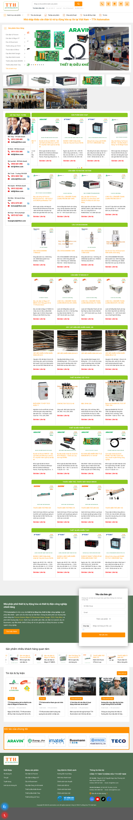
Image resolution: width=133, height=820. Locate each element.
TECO (52, 617)
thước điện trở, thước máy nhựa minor (80, 482)
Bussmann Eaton (38, 617)
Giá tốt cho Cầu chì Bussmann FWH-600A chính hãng (115, 251)
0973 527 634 (16, 215)
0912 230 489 (16, 139)
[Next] (123, 138)
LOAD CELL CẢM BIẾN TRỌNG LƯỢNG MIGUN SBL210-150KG (86, 142)
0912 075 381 (16, 203)
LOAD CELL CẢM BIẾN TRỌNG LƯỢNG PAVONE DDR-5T (114, 197)
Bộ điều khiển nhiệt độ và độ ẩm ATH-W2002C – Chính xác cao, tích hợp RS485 (67, 455)
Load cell (58, 8)
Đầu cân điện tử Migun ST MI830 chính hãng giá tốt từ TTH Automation (62, 143)
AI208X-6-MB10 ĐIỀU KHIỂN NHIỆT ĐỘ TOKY (66, 557)
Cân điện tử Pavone (12, 34)
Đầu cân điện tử (50, 8)
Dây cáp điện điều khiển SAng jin (79, 327)
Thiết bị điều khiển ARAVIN (14, 61)
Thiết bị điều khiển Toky (13, 65)
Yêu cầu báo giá (36, 15)
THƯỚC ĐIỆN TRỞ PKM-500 (42, 508)
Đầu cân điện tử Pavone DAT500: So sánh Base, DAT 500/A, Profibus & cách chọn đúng (90, 199)
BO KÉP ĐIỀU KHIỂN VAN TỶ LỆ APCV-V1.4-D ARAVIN (114, 656)
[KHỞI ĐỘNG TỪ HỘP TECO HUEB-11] (79, 658)
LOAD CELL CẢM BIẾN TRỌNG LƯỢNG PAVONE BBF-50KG (38, 142)
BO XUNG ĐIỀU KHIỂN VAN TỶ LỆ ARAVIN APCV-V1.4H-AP (91, 454)
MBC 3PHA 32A (86, 403)
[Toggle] (24, 34)
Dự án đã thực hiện (90, 15)
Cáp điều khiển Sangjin (13, 53)
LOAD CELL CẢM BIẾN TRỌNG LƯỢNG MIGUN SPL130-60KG (110, 142)
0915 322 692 (16, 188)
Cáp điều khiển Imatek (13, 57)
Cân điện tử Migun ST (13, 38)
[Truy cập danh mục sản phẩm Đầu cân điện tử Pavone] (66, 80)
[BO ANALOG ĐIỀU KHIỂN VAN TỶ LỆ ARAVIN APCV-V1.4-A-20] (54, 658)
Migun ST (29, 617)
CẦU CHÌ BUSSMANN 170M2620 (40, 251)
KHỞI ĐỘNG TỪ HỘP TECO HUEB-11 (41, 404)
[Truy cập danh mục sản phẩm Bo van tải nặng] (92, 80)
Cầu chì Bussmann (68, 8)
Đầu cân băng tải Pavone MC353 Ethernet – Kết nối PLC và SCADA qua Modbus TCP (43, 198)
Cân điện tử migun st (80, 275)
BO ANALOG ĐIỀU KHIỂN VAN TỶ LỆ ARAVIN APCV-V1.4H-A (41, 656)
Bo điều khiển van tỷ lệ (81, 8)
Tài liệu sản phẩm (53, 15)
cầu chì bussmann (79, 225)
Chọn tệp (86, 626)
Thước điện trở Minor (12, 49)
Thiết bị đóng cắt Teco (32, 797)
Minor (61, 617)
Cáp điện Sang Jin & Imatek (34, 785)
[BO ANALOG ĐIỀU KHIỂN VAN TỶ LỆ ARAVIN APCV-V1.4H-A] (30, 658)
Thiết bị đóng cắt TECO (13, 46)
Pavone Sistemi (19, 617)
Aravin (21, 620)
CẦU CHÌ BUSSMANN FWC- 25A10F (17, 656)
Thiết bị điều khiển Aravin (33, 789)
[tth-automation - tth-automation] (16, 6)
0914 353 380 (16, 152)
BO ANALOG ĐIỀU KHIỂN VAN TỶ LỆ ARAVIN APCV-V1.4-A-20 (65, 656)
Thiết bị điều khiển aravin (79, 428)
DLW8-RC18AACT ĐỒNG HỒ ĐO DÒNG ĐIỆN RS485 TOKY (91, 557)
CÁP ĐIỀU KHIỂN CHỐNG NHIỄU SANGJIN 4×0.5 (43, 354)
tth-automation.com (53, 805)
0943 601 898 (16, 164)
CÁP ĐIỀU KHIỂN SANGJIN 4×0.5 (67, 353)
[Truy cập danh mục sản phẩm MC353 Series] (15, 80)
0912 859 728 (16, 176)
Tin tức (105, 15)
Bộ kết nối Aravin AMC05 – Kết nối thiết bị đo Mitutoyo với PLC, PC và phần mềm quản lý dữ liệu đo (43, 456)
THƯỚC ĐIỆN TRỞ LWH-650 (90, 508)
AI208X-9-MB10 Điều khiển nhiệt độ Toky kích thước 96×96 (43, 557)
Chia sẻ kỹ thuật (71, 15)
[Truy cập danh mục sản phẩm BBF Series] (41, 80)
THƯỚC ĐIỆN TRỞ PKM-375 (66, 508)
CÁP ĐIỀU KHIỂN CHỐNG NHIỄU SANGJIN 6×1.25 (115, 354)
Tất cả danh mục (11, 68)
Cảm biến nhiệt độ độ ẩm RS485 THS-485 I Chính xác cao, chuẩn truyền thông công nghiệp (115, 456)
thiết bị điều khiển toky (79, 530)
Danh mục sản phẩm (14, 15)
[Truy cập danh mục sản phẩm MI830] (118, 80)
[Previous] (36, 138)
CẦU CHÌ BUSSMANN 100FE (66, 251)
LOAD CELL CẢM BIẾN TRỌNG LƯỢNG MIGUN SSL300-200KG (67, 302)
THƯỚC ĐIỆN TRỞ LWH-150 (114, 508)
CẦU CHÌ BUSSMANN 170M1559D (88, 251)
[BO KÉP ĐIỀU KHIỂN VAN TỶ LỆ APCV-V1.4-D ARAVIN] (103, 658)
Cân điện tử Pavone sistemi (79, 171)
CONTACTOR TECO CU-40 (65, 403)
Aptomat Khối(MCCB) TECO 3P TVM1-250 (115, 404)
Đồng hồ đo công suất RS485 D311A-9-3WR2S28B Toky (114, 557)
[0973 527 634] (102, 4)
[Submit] (78, 4)
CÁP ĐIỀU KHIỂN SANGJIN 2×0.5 (91, 353)
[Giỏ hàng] (120, 4)
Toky (56, 617)
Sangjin (47, 617)
